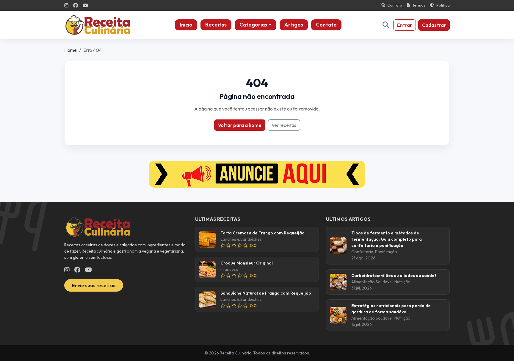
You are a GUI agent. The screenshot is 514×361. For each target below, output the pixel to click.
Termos (418, 5)
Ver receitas (284, 125)
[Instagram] (66, 5)
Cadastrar (434, 25)
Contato (394, 5)
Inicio (186, 24)
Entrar (404, 25)
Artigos (293, 24)
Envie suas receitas (93, 285)
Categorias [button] (253, 24)
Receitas (216, 24)
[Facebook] (75, 5)
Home (70, 50)
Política (443, 5)
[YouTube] (85, 5)
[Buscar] (386, 25)
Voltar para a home (239, 125)
